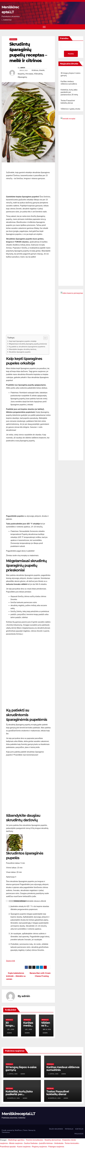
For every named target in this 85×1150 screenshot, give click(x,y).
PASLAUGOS (78, 1134)
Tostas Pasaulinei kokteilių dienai (57, 1093)
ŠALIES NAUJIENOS (56, 1129)
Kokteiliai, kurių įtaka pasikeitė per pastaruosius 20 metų (69, 92)
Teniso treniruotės (72, 1143)
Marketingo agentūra (16, 1140)
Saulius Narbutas (31, 1143)
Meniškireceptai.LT (18, 1113)
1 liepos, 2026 (12, 1074)
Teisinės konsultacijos (34, 1140)
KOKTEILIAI (79, 1129)
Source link (10, 961)
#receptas (29, 74)
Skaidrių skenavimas (52, 1140)
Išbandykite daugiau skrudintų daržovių (22, 349)
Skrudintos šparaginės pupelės (20, 352)
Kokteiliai (9, 1088)
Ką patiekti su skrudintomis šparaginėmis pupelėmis (27, 346)
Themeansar (6, 1132)
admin (22, 68)
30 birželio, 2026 (13, 1098)
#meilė (41, 70)
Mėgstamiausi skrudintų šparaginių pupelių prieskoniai (28, 344)
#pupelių (21, 74)
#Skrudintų (38, 74)
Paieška (64, 38)
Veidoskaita (58, 1143)
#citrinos (35, 70)
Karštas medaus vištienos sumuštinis (62, 1069)
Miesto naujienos (16, 1143)
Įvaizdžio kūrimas (46, 1143)
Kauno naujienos (24, 1147)
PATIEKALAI (13, 39)
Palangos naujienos (56, 1147)
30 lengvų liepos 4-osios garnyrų (21, 1069)
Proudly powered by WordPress (12, 1130)
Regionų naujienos (39, 1147)
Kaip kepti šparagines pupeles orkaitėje (22, 341)
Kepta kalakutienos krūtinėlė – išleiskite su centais (15, 976)
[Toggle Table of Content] (44, 338)
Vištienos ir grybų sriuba (70, 109)
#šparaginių (22, 77)
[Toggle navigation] (44, 27)
